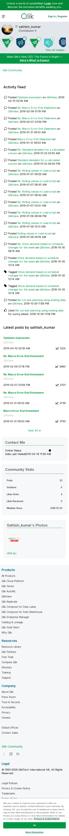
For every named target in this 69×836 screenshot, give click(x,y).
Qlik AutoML (9, 591)
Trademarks (8, 793)
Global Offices (10, 727)
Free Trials (7, 657)
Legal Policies (9, 783)
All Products (8, 575)
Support (6, 677)
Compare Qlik (9, 662)
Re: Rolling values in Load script (36, 170)
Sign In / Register (57, 16)
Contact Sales (10, 732)
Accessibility (9, 707)
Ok (34, 825)
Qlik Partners (9, 651)
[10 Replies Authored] (7, 42)
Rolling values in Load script (34, 233)
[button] (14, 538)
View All (12, 553)
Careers (6, 717)
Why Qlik (7, 632)
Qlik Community (12, 70)
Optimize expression (29, 97)
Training (6, 672)
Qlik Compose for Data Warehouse (22, 612)
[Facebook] (17, 754)
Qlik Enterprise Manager (15, 617)
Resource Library (11, 646)
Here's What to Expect (34, 60)
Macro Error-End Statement (34, 139)
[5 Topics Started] (21, 42)
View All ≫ (34, 430)
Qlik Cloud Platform (13, 581)
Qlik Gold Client (10, 627)
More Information (34, 832)
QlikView (52, 97)
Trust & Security (11, 702)
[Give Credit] (63, 42)
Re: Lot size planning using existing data (41, 300)
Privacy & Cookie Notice (16, 788)
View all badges (54, 50)
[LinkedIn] (11, 754)
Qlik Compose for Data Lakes (19, 606)
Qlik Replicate (9, 601)
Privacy (6, 712)
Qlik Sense (8, 586)
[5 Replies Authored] (35, 42)
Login (47, 3)
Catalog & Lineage (12, 622)
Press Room (9, 697)
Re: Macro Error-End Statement (36, 107)
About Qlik (7, 691)
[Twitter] (4, 754)
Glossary (7, 667)
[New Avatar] (49, 42)
